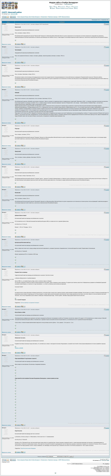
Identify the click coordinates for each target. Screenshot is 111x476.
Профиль (53, 8)
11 (12, 13)
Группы (69, 6)
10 (11, 13)
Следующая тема (104, 19)
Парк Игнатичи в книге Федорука (28, 448)
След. (16, 13)
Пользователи (62, 6)
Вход (76, 8)
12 (14, 13)
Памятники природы (52, 16)
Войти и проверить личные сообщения (65, 8)
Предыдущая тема (96, 19)
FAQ (52, 6)
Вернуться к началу (6, 44)
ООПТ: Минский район (12, 12)
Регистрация (75, 6)
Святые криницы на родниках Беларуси (30, 302)
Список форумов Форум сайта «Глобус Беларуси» (28, 16)
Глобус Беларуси (68, 4)
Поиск (56, 6)
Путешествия (44, 16)
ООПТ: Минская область (64, 16)
